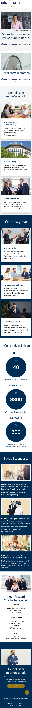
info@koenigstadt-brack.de (16, 639)
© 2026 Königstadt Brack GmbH (16, 698)
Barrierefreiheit (16, 705)
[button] (29, 3)
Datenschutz (11, 703)
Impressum (21, 703)
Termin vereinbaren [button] (15, 686)
